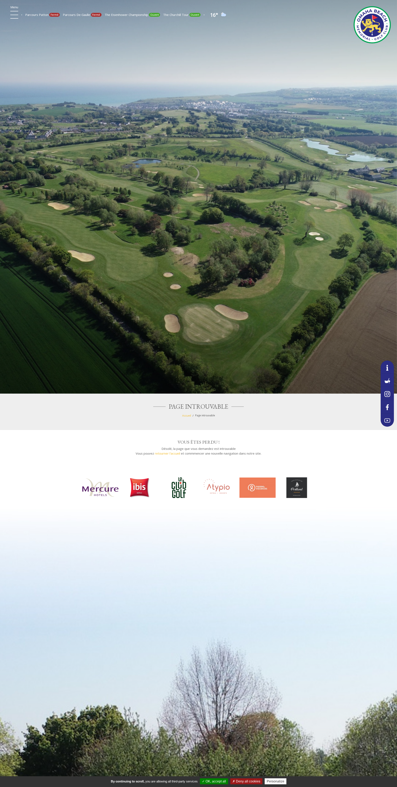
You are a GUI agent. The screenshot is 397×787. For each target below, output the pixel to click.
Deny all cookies (247, 781)
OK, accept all (215, 781)
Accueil (186, 415)
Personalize (275, 781)
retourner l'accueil (167, 453)
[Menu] (14, 15)
